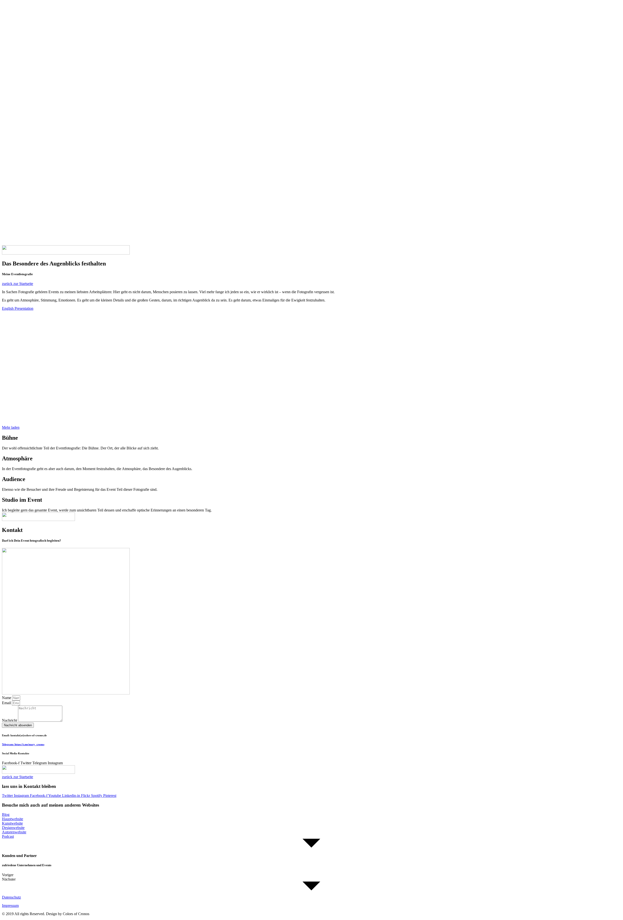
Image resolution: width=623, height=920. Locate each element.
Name (7, 698)
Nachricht (10, 720)
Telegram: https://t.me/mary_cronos (23, 744)
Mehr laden (10, 427)
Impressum (10, 905)
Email (7, 703)
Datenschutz (11, 897)
